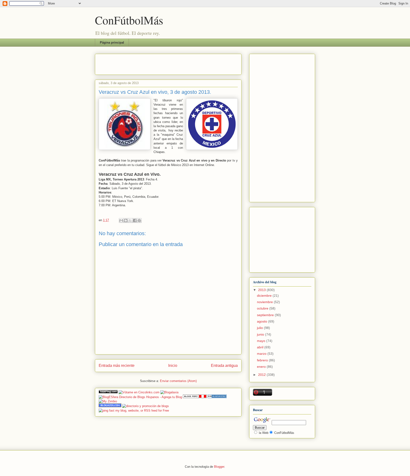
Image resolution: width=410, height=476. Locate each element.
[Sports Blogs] (217, 397)
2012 (262, 375)
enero (262, 366)
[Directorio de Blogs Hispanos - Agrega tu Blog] (140, 397)
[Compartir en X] (130, 220)
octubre (263, 308)
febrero (263, 360)
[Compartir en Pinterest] (139, 220)
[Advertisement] (154, 63)
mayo (261, 341)
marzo (262, 353)
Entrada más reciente (117, 366)
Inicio (172, 366)
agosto (262, 321)
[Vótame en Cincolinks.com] (139, 392)
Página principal (112, 42)
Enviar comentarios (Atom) (178, 381)
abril (260, 347)
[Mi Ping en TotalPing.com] (108, 392)
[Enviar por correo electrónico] (121, 220)
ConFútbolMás (129, 19)
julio (260, 328)
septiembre (266, 315)
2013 (262, 290)
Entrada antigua (224, 366)
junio (261, 334)
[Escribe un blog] (125, 220)
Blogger (219, 466)
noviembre (265, 302)
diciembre (265, 295)
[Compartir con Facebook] (134, 220)
